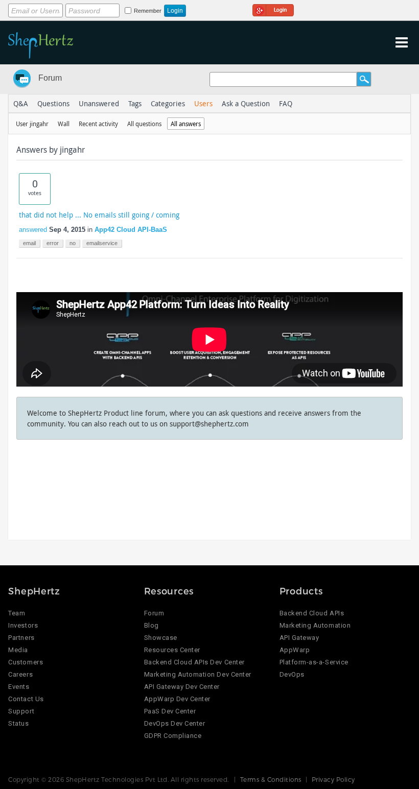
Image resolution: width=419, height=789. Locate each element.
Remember (147, 11)
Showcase (160, 637)
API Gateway (299, 637)
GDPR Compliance (173, 735)
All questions (144, 123)
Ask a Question (246, 103)
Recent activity (98, 123)
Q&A (20, 103)
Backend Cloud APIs (312, 613)
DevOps (292, 674)
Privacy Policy (333, 779)
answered (33, 229)
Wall (63, 123)
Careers (20, 674)
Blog (151, 625)
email (29, 243)
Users (203, 103)
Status (18, 723)
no (72, 243)
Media (18, 650)
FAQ (285, 103)
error (52, 243)
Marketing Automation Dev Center (197, 674)
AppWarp (295, 650)
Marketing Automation (315, 625)
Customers (25, 662)
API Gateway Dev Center (182, 686)
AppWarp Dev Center (177, 699)
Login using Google (273, 8)
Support (21, 711)
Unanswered (99, 103)
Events (18, 686)
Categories (168, 103)
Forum (50, 78)
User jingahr (32, 123)
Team (16, 613)
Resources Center (172, 650)
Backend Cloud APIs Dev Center (194, 662)
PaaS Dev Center (170, 711)
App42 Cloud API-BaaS (131, 229)
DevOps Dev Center (174, 723)
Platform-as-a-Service (314, 662)
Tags (135, 103)
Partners (21, 637)
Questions (53, 103)
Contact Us (25, 699)
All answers (186, 123)
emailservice (102, 243)
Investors (23, 625)
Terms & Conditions (270, 779)
